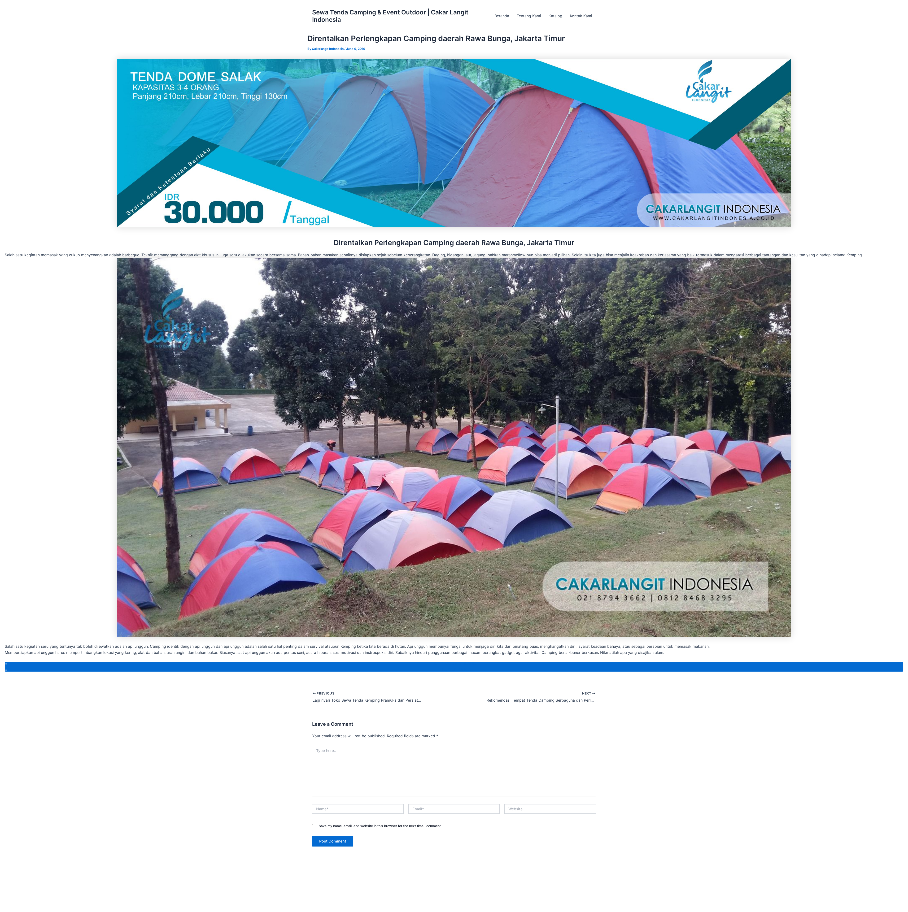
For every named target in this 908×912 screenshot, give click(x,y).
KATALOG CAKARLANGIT (456, 663)
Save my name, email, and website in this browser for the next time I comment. (380, 826)
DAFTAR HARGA (456, 669)
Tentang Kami (529, 15)
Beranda (501, 15)
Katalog (555, 15)
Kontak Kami (581, 15)
